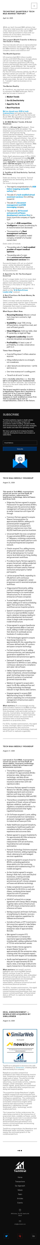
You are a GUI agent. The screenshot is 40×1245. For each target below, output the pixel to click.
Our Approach (20, 1186)
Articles (20, 1199)
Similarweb (20, 1067)
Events (20, 1203)
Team (20, 1194)
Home (20, 1177)
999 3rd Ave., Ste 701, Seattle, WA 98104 (20, 1214)
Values (20, 1190)
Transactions (20, 1182)
